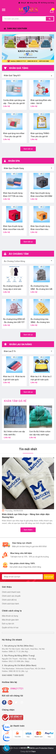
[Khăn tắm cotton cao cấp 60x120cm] (40, 416)
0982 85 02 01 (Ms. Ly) (18, 671)
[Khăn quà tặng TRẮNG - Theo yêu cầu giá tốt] (41, 121)
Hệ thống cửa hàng (47, 3)
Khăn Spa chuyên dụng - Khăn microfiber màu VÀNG (41, 229)
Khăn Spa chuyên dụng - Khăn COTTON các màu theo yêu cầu (13, 196)
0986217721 (16, 688)
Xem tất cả (28, 149)
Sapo (33, 751)
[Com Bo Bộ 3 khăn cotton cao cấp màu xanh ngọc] (15, 416)
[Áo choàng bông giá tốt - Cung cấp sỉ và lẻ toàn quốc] (14, 274)
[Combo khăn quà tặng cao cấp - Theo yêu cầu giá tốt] (14, 88)
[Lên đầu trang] (52, 748)
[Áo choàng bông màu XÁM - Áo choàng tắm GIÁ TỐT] (41, 274)
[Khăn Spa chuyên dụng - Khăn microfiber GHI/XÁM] (41, 181)
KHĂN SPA (14, 161)
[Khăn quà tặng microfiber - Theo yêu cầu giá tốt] (14, 121)
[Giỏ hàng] (52, 11)
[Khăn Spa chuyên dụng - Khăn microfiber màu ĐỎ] (14, 214)
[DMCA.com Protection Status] (40, 748)
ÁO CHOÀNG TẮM (19, 253)
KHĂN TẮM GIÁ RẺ (15, 401)
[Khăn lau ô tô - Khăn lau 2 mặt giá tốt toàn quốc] (41, 364)
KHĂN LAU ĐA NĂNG (20, 344)
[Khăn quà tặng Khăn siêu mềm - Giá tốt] (41, 88)
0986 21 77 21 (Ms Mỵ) (18, 651)
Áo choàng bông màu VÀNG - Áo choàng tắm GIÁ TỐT (40, 322)
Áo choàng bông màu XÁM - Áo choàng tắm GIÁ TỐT (41, 289)
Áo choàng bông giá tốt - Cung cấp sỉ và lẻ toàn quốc (13, 289)
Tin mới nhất (28, 449)
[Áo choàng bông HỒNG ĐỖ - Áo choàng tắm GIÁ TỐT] (14, 307)
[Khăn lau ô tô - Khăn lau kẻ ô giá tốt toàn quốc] (14, 364)
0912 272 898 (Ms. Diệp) (19, 661)
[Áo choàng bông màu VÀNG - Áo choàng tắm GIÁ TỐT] (41, 307)
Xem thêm (28, 530)
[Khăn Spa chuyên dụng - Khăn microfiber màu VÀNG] (41, 214)
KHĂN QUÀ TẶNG (18, 68)
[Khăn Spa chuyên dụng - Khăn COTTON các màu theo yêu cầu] (14, 181)
